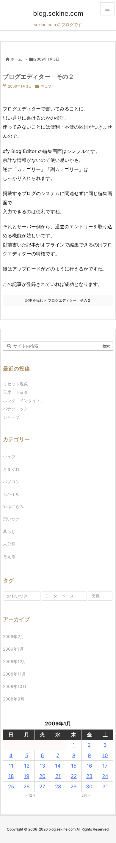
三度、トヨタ (17, 392)
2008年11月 (14, 673)
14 (58, 766)
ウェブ (46, 86)
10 (105, 755)
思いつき (11, 518)
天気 (95, 595)
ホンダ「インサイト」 (24, 400)
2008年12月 (14, 661)
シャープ (11, 417)
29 (73, 787)
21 (58, 776)
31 (105, 787)
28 (58, 787)
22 (74, 776)
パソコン (11, 481)
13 (42, 766)
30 (89, 787)
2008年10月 (14, 686)
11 (11, 766)
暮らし (9, 531)
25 (11, 787)
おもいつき (17, 595)
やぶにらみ (13, 506)
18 (11, 776)
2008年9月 (13, 698)
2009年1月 (13, 648)
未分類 (9, 543)
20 (42, 776)
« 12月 (31, 795)
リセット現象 (15, 383)
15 (73, 766)
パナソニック (15, 408)
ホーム (16, 59)
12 (26, 766)
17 (105, 766)
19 (26, 776)
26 (26, 787)
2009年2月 (13, 636)
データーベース (59, 595)
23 (89, 776)
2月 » (85, 795)
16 (89, 766)
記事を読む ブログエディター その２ (58, 300)
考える (9, 556)
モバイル (11, 493)
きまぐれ (11, 469)
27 (42, 787)
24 (105, 776)
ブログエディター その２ (38, 76)
